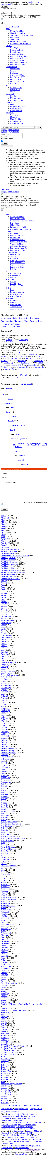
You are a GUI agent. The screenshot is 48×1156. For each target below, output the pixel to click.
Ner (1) (23, 425)
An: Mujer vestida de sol (10, 570)
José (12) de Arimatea (9, 822)
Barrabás (4, 610)
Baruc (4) (4, 614)
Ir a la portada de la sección (29, 318)
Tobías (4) (4, 1080)
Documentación (11, 67)
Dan (2, 650)
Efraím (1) (5, 667)
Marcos (3, 889)
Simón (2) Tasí (6, 1042)
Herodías (4, 755)
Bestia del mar (6, 623)
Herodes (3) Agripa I (8, 753)
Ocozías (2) (5, 943)
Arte (7, 86)
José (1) (4, 818)
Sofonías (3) (5, 1059)
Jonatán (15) (16, 327)
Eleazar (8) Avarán (8, 671)
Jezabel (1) (5, 790)
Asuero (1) (5, 595)
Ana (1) (4, 581)
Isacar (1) (4, 765)
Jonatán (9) (22, 361)
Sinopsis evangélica (17, 33)
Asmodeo (4, 593)
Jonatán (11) (8, 363)
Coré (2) (4, 644)
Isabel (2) (4, 763)
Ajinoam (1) (23, 340)
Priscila (3, 971)
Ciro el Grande (6, 637)
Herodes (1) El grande (9, 748)
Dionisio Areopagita (8, 662)
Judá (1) (4, 845)
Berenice (4, 618)
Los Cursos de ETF (17, 77)
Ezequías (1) (5, 709)
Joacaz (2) (4, 795)
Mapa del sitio (15, 119)
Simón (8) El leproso (8, 1048)
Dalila (3, 648)
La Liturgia (14, 48)
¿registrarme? (14, 132)
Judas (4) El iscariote (8, 849)
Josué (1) (4, 830)
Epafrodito (5, 692)
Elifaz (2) (4, 677)
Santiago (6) (5, 1012)
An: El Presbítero (7, 553)
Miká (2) (25, 464)
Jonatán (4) (22, 356)
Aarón (3, 516)
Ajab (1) (4, 541)
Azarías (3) (5, 602)
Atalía (3, 600)
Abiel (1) (14, 416)
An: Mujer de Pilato (8, 568)
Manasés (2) (5, 887)
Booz (3, 627)
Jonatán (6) (13, 359)
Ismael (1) (4, 771)
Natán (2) (4, 927)
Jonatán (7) (30, 359)
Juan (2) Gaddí (6, 834)
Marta (3, 901)
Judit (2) (4, 855)
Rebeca (3, 981)
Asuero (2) (5, 597)
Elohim (3, 683)
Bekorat (10, 399)
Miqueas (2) (5, 918)
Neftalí (3, 931)
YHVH (4, 1086)
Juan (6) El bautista (8, 836)
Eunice (3, 704)
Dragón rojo (5, 665)
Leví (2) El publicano (9, 866)
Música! (13, 92)
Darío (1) (4, 654)
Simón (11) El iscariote (9, 1052)
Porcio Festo (5, 968)
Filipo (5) (4, 725)
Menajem (4, 914)
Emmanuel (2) (6, 688)
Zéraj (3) (4, 1098)
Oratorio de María (16, 58)
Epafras (4, 690)
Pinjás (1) (4, 964)
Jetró (2, 788)
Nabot (3, 922)
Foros (12, 104)
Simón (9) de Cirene (8, 1050)
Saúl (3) (9, 340)
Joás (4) (4, 799)
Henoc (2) (4, 746)
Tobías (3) (4, 1077)
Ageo (3, 537)
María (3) (4, 895)
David (3, 656)
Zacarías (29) (6, 1094)
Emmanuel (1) (6, 686)
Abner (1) (4, 524)
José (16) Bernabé (7, 826)
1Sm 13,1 (23, 375)
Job (2, 801)
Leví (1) (4, 864)
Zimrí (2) (4, 1101)
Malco (3, 883)
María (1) (4, 893)
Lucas (3, 878)
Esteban (4, 698)
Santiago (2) (5, 1008)
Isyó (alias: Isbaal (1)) (34, 443)
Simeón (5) (5, 1040)
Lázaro (3, 862)
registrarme (5, 189)
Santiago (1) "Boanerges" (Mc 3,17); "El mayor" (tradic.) (22, 1004)
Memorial (13, 117)
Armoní (44, 445)
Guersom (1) (5, 736)
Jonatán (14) (16, 365)
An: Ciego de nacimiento (10, 549)
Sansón (3, 1002)
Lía (2, 868)
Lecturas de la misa (17, 50)
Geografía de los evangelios (20, 44)
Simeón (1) (5, 1038)
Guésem (4, 738)
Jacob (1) (4, 776)
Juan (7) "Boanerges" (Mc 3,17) (13, 839)
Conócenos (14, 115)
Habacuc (4, 740)
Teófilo (3, 1069)
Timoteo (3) (5, 1073)
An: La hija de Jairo (8, 558)
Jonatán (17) (24, 367)
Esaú (3, 694)
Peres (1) (4, 962)
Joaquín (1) (5, 797)
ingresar (4, 132)
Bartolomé (5, 612)
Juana (3, 843)
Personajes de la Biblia (18, 41)
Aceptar (4, 6)
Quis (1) (15, 425)
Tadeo (3, 1065)
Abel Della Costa (21, 1154)
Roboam (4, 985)
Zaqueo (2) (5, 1096)
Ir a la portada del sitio (9, 318)
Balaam (4, 606)
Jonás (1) (4, 805)
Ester (3, 700)
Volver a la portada (12, 27)
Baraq (3, 608)
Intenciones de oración (18, 62)
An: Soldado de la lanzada (10, 579)
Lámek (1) (5, 859)
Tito (2, 1075)
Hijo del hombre (7, 757)
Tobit (3, 1082)
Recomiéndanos (16, 111)
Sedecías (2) (5, 1029)
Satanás (4, 1021)
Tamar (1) (4, 1067)
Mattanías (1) (6, 910)
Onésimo (4, 948)
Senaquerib (5, 1033)
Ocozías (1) (5, 941)
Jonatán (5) (40, 356)
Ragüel (3, 977)
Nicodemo (5, 935)
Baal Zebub (5, 604)
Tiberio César (6, 1071)
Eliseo (3, 681)
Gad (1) (4, 727)
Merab (20, 445)
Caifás (3, 629)
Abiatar (3, 522)
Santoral (13, 71)
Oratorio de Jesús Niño (18, 56)
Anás (3, 585)
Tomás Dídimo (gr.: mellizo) (11, 1084)
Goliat (3, 734)
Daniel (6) (4, 652)
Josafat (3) (5, 815)
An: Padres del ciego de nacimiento (14, 572)
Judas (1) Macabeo (8, 847)
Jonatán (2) (20, 443)
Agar (3, 535)
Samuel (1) (5, 1000)
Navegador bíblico (17, 31)
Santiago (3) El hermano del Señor (13, 1010)
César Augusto (6, 635)
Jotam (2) (4, 832)
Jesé (2, 784)
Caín (2, 631)
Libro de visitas (16, 109)
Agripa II (4, 539)
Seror (12, 407)
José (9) (4, 820)
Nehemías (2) (6, 933)
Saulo (3, 1027)
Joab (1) (4, 792)
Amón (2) (4, 545)
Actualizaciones (16, 121)
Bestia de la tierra (7, 621)
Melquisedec (5, 912)
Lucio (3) (4, 880)
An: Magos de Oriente (9, 562)
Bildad (3, 625)
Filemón (4, 723)
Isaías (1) (4, 767)
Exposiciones (15, 90)
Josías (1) (4, 828)
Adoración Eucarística (18, 60)
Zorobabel (5, 1103)
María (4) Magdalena (8, 897)
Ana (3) (4, 583)
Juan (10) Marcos (7, 841)
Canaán (4, 633)
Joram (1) (4, 813)
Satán (3, 1019)
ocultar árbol (25, 384)
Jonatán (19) (9, 369)
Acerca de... (10, 113)
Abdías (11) (5, 518)
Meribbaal (9, 342)
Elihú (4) (4, 679)
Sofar (3, 1056)
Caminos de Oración (17, 54)
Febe (3, 715)
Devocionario (15, 52)
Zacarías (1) (5, 1090)
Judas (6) (4, 853)
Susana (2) (5, 1061)
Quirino (4, 973)
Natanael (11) (6, 929)
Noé (2, 937)
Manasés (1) (5, 885)
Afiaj (2, 394)
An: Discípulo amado (9, 551)
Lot (2, 876)
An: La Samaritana (8, 560)
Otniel (3, 954)
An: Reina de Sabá (8, 577)
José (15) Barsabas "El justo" (11, 824)
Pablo (3, 958)
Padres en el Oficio (17, 81)
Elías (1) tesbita (6, 673)
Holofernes (5, 759)
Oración (9, 46)
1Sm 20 (17, 352)
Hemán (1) (5, 744)
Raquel (3, 979)
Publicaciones (15, 69)
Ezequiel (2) (5, 711)
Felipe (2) (4, 719)
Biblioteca (14, 73)
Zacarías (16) (6, 1092)
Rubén (3, 987)
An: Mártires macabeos (9, 564)
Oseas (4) (4, 952)
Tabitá (3, 1063)
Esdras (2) (4, 696)
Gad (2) (4, 730)
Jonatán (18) (40, 367)
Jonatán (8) (5, 361)
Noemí (3, 939)
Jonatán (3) (5, 356)
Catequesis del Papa (17, 75)
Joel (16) (4, 803)
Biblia (8, 29)
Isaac (3, 761)
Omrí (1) (4, 945)
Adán (3, 530)
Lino (2, 872)
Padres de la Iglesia (17, 79)
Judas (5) (4, 851)
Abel (3, 520)
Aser (2, 591)
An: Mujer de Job (7, 566)
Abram (3, 528)
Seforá (3, 1031)
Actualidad (10, 94)
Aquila (3, 589)
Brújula (13, 83)
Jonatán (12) (25, 363)
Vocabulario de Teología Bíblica (22, 35)
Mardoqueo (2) (6, 891)
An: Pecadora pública (9, 574)
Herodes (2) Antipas (8, 750)
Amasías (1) (5, 543)
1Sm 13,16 (14, 377)
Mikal (27, 445)
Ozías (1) (4, 956)
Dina (3, 660)
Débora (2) (5, 658)
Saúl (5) (4, 1025)
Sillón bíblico (15, 39)
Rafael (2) (4, 975)
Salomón (4, 996)
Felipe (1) (4, 717)
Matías (3, 908)
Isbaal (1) (4, 769)
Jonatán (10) (38, 361)
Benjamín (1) (9, 388)
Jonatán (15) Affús (8, 811)
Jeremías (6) (5, 778)
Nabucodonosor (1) (8, 924)
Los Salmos (14, 37)
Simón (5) (4, 1044)
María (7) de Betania (8, 899)
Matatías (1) (5, 903)
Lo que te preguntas (17, 106)
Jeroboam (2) (6, 782)
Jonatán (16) (5, 367)
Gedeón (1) (5, 732)
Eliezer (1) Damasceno (9, 675)
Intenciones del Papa (17, 65)
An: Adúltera (5, 547)
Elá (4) (3, 669)
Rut (2, 989)
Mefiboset (18, 447)
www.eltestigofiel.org (32, 1150)
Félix (3, 721)
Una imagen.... (15, 98)
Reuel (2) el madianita (9, 983)
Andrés (3, 587)
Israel (3, 774)
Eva (2, 706)
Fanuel (3, 713)
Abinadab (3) (35, 445)
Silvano (4, 1036)
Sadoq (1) (4, 992)
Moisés (3, 920)
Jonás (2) (6, 327)
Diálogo (9, 102)
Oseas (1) (4, 950)
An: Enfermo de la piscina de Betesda (15, 556)
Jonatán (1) (33, 354)
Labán (3, 857)
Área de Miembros (17, 123)
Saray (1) (4, 1017)
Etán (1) (4, 702)
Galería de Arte (16, 88)
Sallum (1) (5, 994)
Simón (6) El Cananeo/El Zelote (13, 1046)
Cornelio (4, 646)
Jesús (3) (4, 786)
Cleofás (4, 639)
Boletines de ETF (16, 100)
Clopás (3, 642)
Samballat (4, 998)
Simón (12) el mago (8, 1054)
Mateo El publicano (8, 906)
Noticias (13, 96)
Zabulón (4, 1088)
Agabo (3, 533)
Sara (2, 1015)
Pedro (3, 960)
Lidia (3, 870)
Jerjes (3, 780)
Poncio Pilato (6, 966)
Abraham (4, 526)
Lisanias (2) (5, 874)
